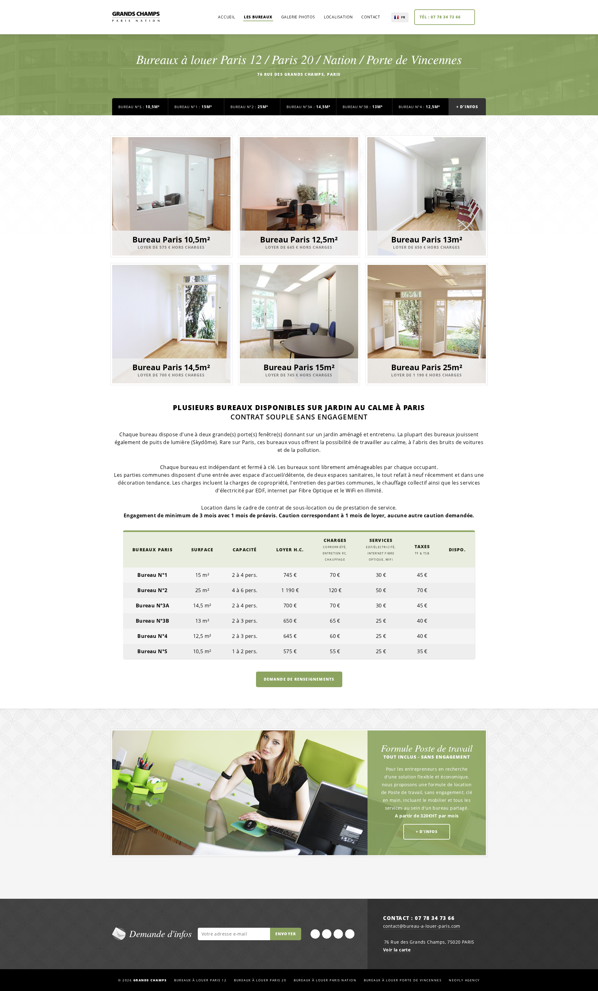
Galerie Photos (298, 17)
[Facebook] (315, 934)
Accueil (226, 17)
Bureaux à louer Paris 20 (260, 980)
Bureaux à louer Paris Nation (325, 980)
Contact (370, 17)
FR (403, 17)
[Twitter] (326, 934)
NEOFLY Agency (464, 980)
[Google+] (338, 934)
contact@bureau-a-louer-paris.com (421, 926)
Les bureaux (258, 17)
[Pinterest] (349, 934)
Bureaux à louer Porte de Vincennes (402, 980)
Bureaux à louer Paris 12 (200, 980)
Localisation (338, 17)
